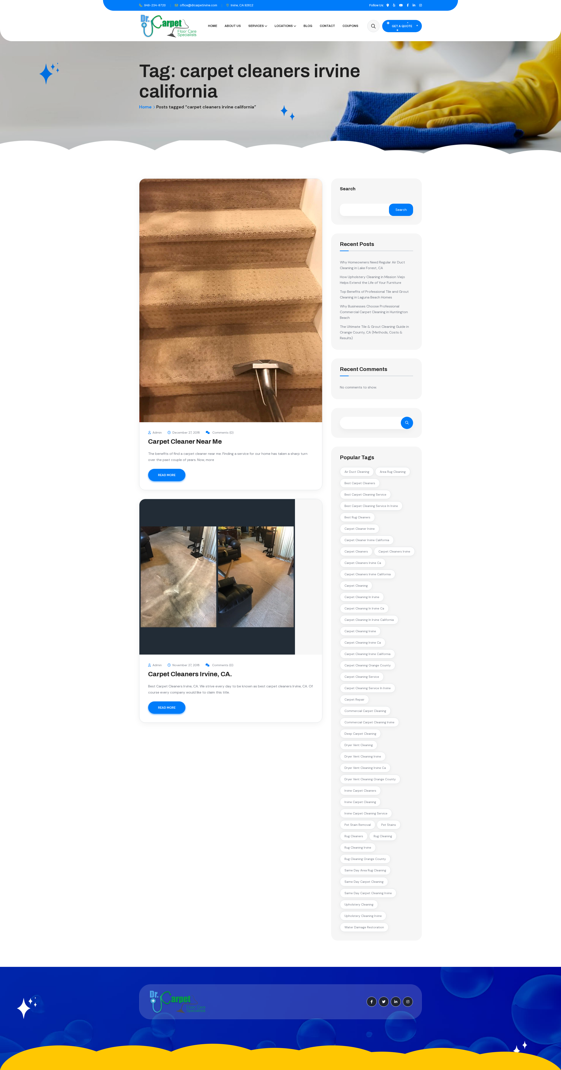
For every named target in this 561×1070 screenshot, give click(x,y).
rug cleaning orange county (365, 859)
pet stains (388, 825)
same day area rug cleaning (365, 870)
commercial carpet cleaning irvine (369, 722)
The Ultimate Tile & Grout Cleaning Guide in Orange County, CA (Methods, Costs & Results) (374, 332)
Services (256, 26)
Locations (284, 26)
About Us (233, 26)
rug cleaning (383, 836)
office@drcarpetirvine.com (198, 5)
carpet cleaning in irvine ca (364, 608)
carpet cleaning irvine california (367, 654)
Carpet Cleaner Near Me (185, 441)
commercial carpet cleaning (365, 711)
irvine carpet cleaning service (365, 813)
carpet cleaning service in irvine (367, 688)
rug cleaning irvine (357, 847)
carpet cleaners (356, 551)
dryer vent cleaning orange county (370, 779)
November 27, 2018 (186, 665)
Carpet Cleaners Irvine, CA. (190, 674)
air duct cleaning (356, 472)
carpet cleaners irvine (394, 551)
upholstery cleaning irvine (363, 916)
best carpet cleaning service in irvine (371, 506)
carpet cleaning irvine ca (362, 642)
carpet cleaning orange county (367, 665)
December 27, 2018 (186, 432)
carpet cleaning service (361, 677)
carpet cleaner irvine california (366, 540)
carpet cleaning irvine (360, 631)
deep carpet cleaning (360, 734)
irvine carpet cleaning (360, 802)
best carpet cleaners (359, 483)
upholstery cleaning (358, 904)
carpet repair (354, 699)
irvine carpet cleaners (360, 791)
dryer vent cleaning (358, 745)
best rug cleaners (357, 517)
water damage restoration (364, 927)
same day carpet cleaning (363, 882)
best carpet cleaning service (365, 494)
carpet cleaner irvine (359, 529)
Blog (308, 26)
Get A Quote (402, 26)
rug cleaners (353, 836)
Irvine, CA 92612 (242, 5)
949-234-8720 (155, 5)
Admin (157, 432)
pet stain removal (357, 825)
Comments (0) (222, 432)
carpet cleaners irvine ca (362, 563)
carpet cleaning (356, 586)
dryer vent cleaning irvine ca (365, 768)
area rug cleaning (393, 472)
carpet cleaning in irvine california (369, 620)
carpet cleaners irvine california (367, 574)
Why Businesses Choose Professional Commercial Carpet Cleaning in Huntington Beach (374, 312)
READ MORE (167, 475)
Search (347, 189)
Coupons (350, 26)
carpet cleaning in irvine (361, 597)
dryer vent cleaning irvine (362, 756)
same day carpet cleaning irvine (368, 893)
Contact (327, 26)
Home (212, 26)
